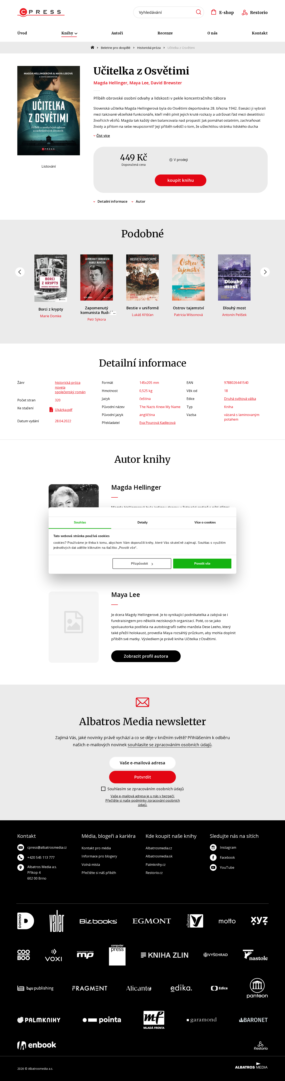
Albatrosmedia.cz (159, 848)
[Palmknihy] (39, 1020)
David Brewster (166, 83)
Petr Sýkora (96, 319)
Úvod (22, 33)
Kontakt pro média (96, 848)
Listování (49, 166)
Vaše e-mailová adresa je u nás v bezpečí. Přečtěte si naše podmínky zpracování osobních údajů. (142, 800)
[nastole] (255, 955)
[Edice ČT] (219, 988)
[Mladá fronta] (154, 1020)
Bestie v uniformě (142, 307)
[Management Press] (85, 955)
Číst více (103, 135)
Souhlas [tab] (80, 522)
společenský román (70, 392)
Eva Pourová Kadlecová (157, 422)
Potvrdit (142, 777)
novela (60, 387)
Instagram (228, 847)
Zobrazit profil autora (146, 656)
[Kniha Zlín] (165, 955)
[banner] (41, 12)
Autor (140, 201)
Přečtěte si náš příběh (99, 872)
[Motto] (227, 921)
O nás (212, 33)
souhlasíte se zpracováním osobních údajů (169, 744)
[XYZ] (259, 921)
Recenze (165, 33)
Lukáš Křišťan (142, 314)
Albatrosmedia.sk (159, 856)
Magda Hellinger (110, 83)
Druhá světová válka (240, 398)
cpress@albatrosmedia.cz (47, 847)
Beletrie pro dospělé (115, 48)
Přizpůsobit (139, 563)
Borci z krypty (50, 309)
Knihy (67, 33)
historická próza (67, 382)
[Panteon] (257, 988)
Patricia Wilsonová (188, 314)
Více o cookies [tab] (205, 522)
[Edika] (181, 988)
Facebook (227, 857)
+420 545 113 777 (40, 857)
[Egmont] (151, 921)
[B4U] (35, 988)
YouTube (227, 867)
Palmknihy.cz (156, 864)
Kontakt (260, 33)
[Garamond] (201, 1020)
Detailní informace (112, 201)
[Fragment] (89, 988)
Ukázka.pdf (63, 409)
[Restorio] (261, 1045)
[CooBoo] (23, 955)
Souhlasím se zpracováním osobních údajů (145, 789)
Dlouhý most (234, 307)
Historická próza (149, 48)
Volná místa (91, 864)
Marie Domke (50, 316)
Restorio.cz (154, 872)
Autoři (117, 33)
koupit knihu (180, 180)
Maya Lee (139, 83)
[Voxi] (53, 955)
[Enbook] (36, 1045)
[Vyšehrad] (215, 955)
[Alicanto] (139, 988)
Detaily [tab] (142, 522)
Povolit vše (202, 563)
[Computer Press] (117, 955)
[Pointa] (101, 1020)
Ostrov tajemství (188, 307)
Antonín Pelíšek (234, 314)
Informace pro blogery (99, 856)
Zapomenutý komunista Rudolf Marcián (97, 312)
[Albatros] (194, 921)
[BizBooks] (98, 921)
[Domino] (25, 921)
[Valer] (56, 921)
